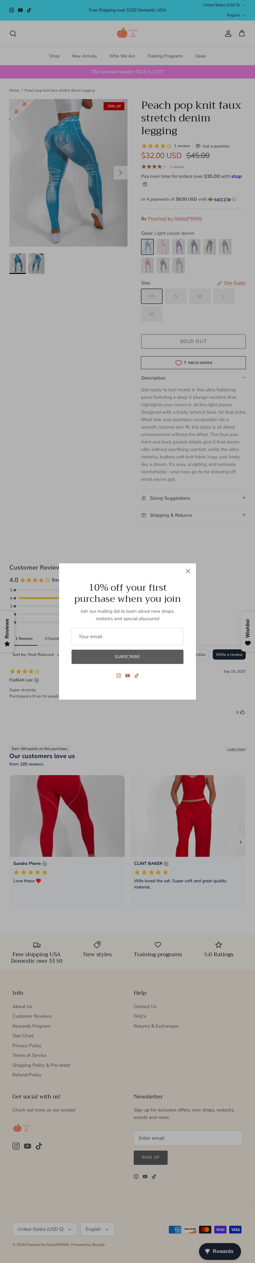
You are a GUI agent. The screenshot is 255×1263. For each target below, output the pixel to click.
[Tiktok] (136, 675)
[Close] (188, 571)
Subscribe (127, 657)
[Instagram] (118, 675)
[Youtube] (127, 675)
